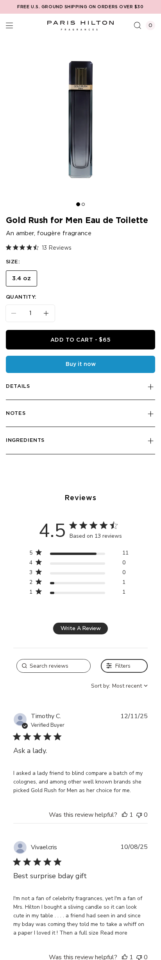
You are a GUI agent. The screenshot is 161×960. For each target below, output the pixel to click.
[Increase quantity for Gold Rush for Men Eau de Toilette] (49, 313)
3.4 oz (21, 278)
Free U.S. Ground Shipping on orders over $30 (80, 7)
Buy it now (81, 364)
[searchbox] (53, 666)
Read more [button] (113, 933)
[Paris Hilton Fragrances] (80, 25)
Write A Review (81, 628)
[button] (9, 25)
